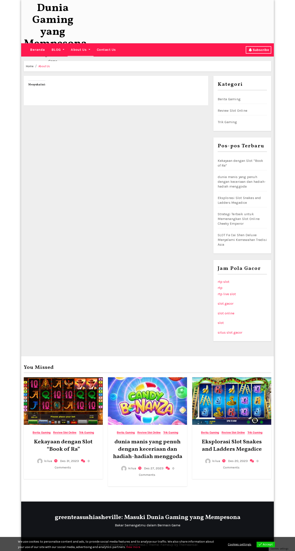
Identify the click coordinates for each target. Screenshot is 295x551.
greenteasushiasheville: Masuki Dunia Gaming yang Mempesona (147, 517)
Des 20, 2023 (237, 461)
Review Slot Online (232, 110)
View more (133, 547)
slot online (226, 313)
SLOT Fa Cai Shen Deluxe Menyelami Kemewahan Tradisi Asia (242, 240)
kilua (48, 461)
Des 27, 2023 (153, 468)
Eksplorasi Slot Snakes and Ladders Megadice (232, 445)
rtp (220, 288)
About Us (79, 50)
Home (29, 66)
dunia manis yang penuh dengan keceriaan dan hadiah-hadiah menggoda (242, 181)
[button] (25, 50)
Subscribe (261, 50)
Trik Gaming (227, 122)
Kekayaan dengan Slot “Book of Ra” (63, 445)
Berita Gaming (229, 99)
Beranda (37, 50)
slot (221, 323)
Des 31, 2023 (69, 461)
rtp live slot (227, 294)
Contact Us (106, 50)
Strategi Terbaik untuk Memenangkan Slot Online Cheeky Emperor (239, 219)
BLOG (56, 50)
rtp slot (223, 282)
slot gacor (225, 303)
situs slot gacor (230, 332)
